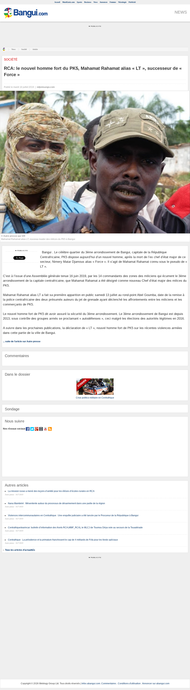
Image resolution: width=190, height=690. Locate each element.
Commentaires (108, 683)
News (96, 2)
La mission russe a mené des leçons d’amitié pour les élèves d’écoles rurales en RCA (51, 491)
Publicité (132, 2)
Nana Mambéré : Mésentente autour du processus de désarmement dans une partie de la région (56, 503)
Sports (79, 2)
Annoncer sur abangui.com (155, 683)
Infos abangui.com (91, 683)
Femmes (113, 2)
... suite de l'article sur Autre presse (21, 341)
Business (87, 2)
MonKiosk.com (68, 2)
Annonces (103, 2)
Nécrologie (122, 2)
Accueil (57, 2)
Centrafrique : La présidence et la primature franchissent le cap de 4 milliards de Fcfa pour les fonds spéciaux (63, 539)
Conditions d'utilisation (129, 683)
